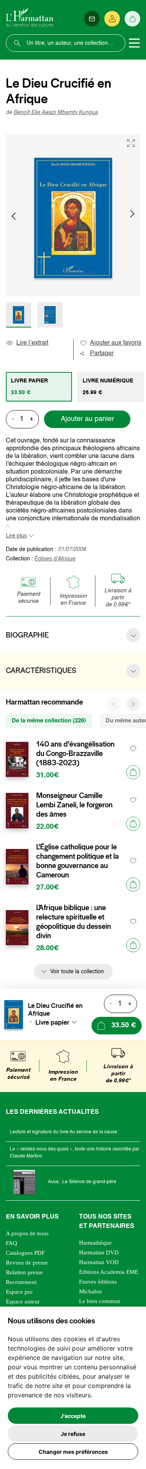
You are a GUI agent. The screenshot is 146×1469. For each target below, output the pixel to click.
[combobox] (58, 1022)
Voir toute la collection (77, 971)
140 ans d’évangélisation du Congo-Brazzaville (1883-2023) (75, 754)
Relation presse (24, 1272)
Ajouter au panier (87, 419)
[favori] (133, 749)
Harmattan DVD (99, 1252)
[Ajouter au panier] (133, 772)
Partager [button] (102, 354)
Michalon (90, 1291)
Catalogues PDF (25, 1253)
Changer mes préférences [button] (73, 1451)
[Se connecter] (112, 18)
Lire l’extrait (32, 343)
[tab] (39, 387)
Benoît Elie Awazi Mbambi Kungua (56, 112)
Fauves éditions (98, 1282)
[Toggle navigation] (134, 43)
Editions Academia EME (108, 1272)
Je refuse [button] (73, 1433)
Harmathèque (95, 1243)
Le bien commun (99, 1301)
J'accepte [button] (73, 1416)
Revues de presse (27, 1262)
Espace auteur (23, 1301)
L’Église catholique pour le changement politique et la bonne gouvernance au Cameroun (77, 861)
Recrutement (21, 1282)
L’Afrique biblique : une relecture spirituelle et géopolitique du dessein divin (73, 922)
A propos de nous (27, 1233)
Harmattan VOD (99, 1262)
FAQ (11, 1243)
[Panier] (132, 18)
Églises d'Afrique (55, 559)
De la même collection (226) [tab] (49, 721)
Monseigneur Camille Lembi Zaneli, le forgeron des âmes (74, 805)
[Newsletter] (92, 18)
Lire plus (16, 536)
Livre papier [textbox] (52, 1022)
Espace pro (19, 1292)
